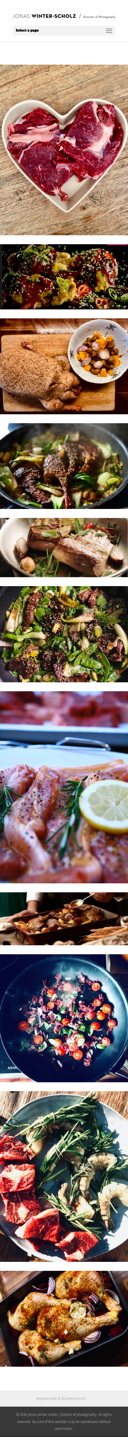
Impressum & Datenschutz (61, 1398)
